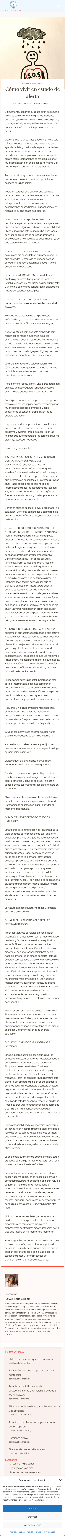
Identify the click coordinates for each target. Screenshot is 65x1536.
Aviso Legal (50, 1532)
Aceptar (32, 1508)
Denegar (32, 1516)
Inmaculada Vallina (24, 103)
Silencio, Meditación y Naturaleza (27, 1449)
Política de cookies (17, 1532)
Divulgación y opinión (22, 1468)
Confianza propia (18, 1438)
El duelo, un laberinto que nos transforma (31, 1359)
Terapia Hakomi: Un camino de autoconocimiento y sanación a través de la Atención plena (33, 1391)
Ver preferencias (32, 1525)
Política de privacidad (36, 1532)
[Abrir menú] (58, 6)
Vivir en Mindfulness (32, 83)
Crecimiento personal (22, 1463)
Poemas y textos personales (25, 1472)
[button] (60, 1480)
